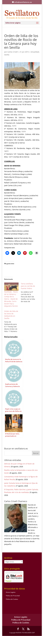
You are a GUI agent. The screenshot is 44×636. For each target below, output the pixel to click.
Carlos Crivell (12, 52)
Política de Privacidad (13, 596)
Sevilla (6, 55)
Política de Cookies (12, 599)
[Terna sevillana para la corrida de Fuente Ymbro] (29, 293)
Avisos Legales (10, 592)
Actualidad (35, 52)
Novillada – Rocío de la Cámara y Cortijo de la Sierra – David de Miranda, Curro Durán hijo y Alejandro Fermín (11, 299)
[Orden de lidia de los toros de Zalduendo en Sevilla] (12, 321)
